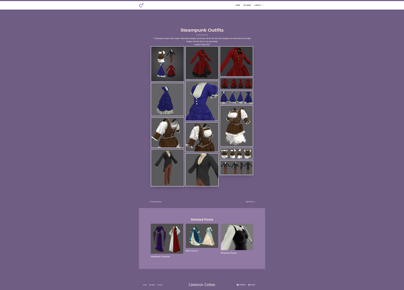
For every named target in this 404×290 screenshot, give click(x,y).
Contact (257, 5)
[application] (262, 5)
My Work (247, 5)
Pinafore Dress (229, 253)
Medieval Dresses (160, 256)
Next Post (251, 202)
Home (238, 5)
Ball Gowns (192, 250)
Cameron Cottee (202, 285)
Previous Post (154, 202)
